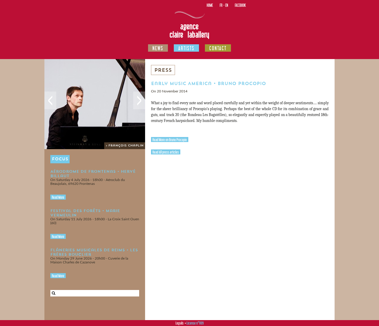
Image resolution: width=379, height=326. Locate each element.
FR (221, 5)
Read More (58, 197)
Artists (186, 48)
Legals (180, 323)
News (157, 48)
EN (226, 5)
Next (139, 100)
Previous (50, 100)
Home (210, 5)
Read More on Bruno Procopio (169, 139)
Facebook (240, 5)
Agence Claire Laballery (189, 30)
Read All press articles (165, 152)
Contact (218, 48)
